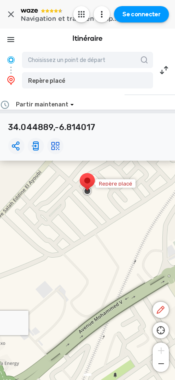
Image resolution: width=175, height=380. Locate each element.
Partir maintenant (42, 104)
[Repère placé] (87, 185)
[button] (87, 80)
